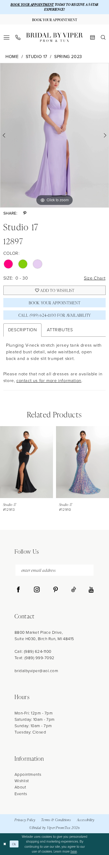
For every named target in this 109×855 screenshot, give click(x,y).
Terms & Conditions (56, 819)
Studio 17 (36, 56)
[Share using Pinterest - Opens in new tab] (25, 213)
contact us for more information (48, 380)
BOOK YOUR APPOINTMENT (32, 4)
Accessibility (85, 819)
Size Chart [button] (94, 278)
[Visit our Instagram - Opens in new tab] (37, 589)
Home (11, 56)
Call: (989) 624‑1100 (33, 651)
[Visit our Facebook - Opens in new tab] (18, 589)
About (20, 787)
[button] (6, 37)
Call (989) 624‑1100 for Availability (54, 315)
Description (22, 329)
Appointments (28, 774)
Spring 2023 (68, 56)
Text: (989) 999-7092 (34, 658)
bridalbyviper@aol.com (36, 671)
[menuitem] (6, 37)
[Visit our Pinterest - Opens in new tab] (55, 589)
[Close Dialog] (5, 844)
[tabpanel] (54, 135)
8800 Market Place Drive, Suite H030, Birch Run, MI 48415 (44, 635)
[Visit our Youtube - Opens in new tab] (91, 590)
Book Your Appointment (55, 303)
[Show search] (103, 37)
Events (21, 794)
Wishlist (22, 781)
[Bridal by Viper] (54, 37)
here (74, 851)
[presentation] (26, 462)
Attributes (60, 329)
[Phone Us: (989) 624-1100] (17, 37)
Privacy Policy (25, 819)
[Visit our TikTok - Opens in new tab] (73, 589)
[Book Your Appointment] (92, 37)
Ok (14, 844)
